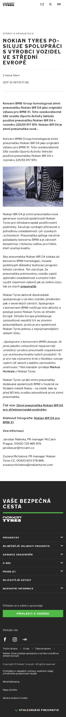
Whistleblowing (11, 681)
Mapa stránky (10, 690)
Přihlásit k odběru (33, 613)
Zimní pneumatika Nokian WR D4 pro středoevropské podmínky (33, 407)
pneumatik (28, 286)
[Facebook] (5, 639)
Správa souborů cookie (15, 698)
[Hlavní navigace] (59, 4)
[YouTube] (25, 639)
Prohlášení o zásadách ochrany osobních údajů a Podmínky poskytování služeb (28, 672)
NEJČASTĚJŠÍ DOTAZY (17, 580)
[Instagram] (15, 639)
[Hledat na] (50, 4)
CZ (42, 4)
